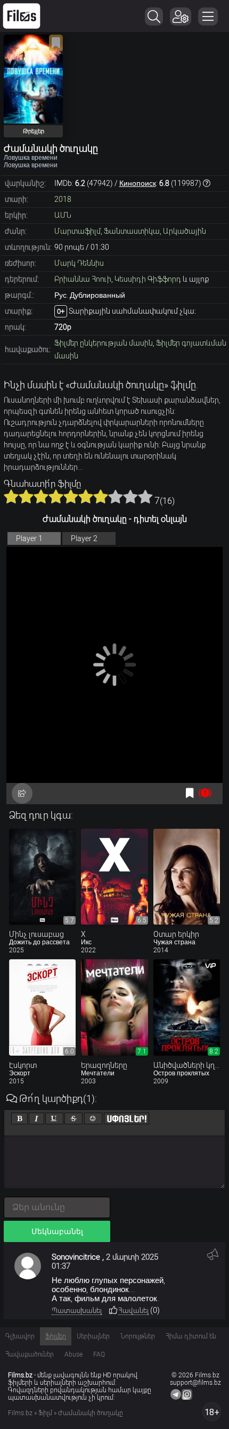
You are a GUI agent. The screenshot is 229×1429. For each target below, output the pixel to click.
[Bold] (19, 1118)
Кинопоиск (137, 183)
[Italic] (36, 1118)
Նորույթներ (137, 1336)
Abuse (73, 1354)
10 (145, 496)
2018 (62, 199)
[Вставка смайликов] (93, 1118)
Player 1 (29, 538)
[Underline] (54, 1118)
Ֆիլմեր (55, 1336)
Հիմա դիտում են (191, 1336)
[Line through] (73, 1118)
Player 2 (84, 538)
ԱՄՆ (62, 215)
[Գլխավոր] (22, 16)
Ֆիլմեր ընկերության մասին (103, 343)
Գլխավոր (20, 1336)
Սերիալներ (93, 1336)
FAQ (99, 1354)
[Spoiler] (126, 1118)
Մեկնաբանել (57, 1231)
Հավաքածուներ (29, 1354)
